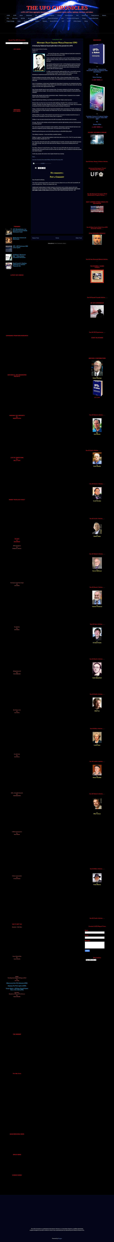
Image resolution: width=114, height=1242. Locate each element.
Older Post (79, 238)
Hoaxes (104, 15)
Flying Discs (85, 15)
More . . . (34, 156)
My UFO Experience (33, 18)
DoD (77, 15)
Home (57, 238)
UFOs (68, 21)
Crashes (59, 15)
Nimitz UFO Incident (53, 18)
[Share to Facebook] (45, 168)
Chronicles (43, 15)
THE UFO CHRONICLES (57, 8)
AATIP (14, 15)
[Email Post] (35, 168)
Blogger (60, 1238)
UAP (63, 21)
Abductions (29, 15)
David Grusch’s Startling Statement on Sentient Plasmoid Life (19, 265)
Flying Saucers (95, 15)
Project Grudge (10, 21)
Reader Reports (28, 21)
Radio (19, 21)
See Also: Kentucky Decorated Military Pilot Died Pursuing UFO (47, 159)
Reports (37, 21)
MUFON (23, 18)
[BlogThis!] (41, 168)
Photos (84, 18)
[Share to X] (43, 168)
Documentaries (69, 15)
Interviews (15, 18)
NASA (43, 18)
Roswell (45, 21)
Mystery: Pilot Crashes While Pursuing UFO (57, 42)
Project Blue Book (93, 18)
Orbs (62, 18)
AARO (8, 15)
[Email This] (39, 168)
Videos (86, 21)
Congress (51, 15)
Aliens (21, 15)
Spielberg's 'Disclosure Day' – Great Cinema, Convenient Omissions (19, 256)
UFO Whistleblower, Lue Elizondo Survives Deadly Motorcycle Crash (20, 231)
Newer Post (35, 238)
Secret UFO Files (54, 21)
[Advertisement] (57, 29)
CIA (36, 15)
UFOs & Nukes (77, 21)
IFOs (8, 18)
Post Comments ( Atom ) (60, 243)
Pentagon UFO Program (73, 18)
